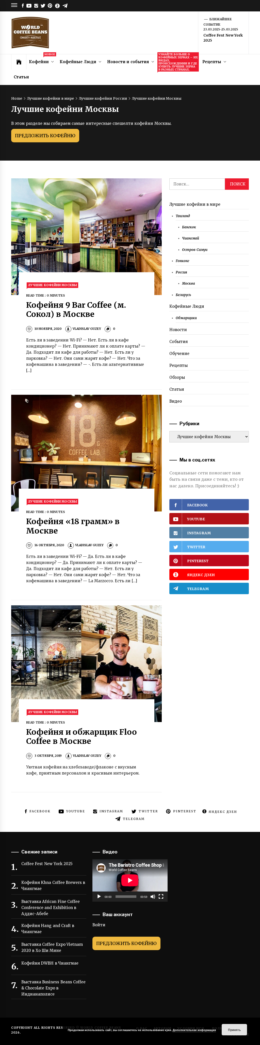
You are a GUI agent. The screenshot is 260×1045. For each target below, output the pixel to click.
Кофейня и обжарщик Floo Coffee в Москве (81, 736)
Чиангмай (190, 238)
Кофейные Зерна (178, 62)
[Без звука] (152, 896)
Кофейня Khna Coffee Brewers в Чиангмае (53, 885)
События (178, 341)
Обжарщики (186, 318)
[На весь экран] (161, 896)
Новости (178, 329)
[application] (130, 880)
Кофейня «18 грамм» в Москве (73, 526)
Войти (98, 924)
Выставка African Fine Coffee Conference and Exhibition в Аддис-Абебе (50, 907)
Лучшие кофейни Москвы (52, 285)
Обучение (179, 353)
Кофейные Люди (78, 61)
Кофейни (42, 59)
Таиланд (183, 216)
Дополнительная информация (194, 1030)
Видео (175, 401)
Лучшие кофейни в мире (194, 204)
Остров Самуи (194, 250)
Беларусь (183, 295)
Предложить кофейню (45, 136)
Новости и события (128, 61)
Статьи (21, 77)
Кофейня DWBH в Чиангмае (49, 963)
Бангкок (189, 227)
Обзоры (177, 377)
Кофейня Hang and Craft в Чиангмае (47, 928)
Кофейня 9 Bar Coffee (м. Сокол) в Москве (76, 309)
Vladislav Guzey (87, 329)
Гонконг (182, 261)
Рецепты (211, 61)
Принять (234, 1029)
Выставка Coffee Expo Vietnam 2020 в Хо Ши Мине (52, 947)
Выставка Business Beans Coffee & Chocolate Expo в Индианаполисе (53, 988)
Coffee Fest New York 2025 (47, 863)
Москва (188, 283)
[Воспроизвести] (99, 896)
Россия (181, 272)
